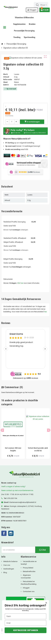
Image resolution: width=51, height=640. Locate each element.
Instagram (10, 533)
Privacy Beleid (27, 568)
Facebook (4, 533)
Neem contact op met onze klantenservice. (17, 490)
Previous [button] (2, 430)
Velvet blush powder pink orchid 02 (38, 449)
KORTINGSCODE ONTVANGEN (25, 630)
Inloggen (26, 588)
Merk (5, 74)
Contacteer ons (28, 591)
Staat (5, 82)
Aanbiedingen (8, 569)
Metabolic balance (10, 561)
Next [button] (48, 430)
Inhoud (6, 77)
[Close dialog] (46, 603)
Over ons (6, 565)
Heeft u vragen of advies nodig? (13, 486)
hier (45, 312)
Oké (43, 549)
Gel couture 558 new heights (13, 449)
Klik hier (20, 283)
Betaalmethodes (28, 571)
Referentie (7, 79)
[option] (13, 433)
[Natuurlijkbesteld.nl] (11, 7)
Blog (5, 572)
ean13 (5, 85)
